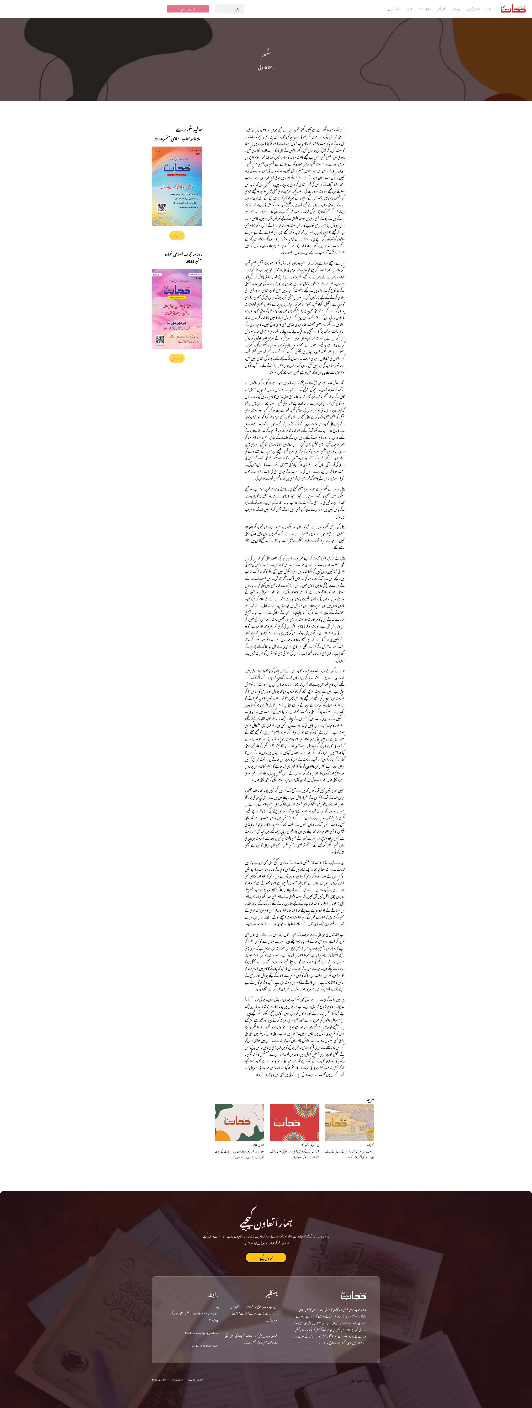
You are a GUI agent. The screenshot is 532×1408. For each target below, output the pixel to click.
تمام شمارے (393, 9)
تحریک (370, 1144)
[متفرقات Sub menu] (421, 8)
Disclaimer (177, 1380)
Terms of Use (159, 1380)
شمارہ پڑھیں (177, 235)
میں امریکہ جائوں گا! (309, 1144)
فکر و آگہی (441, 9)
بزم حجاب (455, 9)
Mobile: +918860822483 (205, 1345)
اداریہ (489, 9)
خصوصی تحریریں (473, 9)
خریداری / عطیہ (188, 9)
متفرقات (427, 9)
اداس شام (258, 1144)
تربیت (409, 9)
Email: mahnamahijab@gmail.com (202, 1332)
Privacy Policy (195, 1380)
